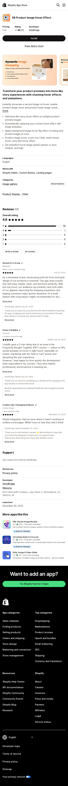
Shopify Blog (9, 704)
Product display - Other (15, 194)
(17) (22, 30)
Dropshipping (42, 621)
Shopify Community (13, 693)
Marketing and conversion (17, 649)
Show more (7, 301)
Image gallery (10, 184)
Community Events (13, 698)
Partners (39, 704)
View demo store (34, 46)
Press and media (44, 698)
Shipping (39, 655)
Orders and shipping (14, 638)
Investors (40, 693)
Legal (38, 716)
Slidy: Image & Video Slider (25, 552)
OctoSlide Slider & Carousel (25, 537)
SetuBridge (34, 30)
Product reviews (44, 632)
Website (7, 488)
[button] (34, 526)
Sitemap (7, 769)
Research (8, 710)
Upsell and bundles (45, 638)
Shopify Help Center (14, 681)
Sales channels (11, 621)
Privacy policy (10, 473)
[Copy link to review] (22, 263)
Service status (43, 722)
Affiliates (40, 710)
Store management (13, 655)
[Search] (58, 5)
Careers (39, 687)
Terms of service (12, 753)
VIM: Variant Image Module (25, 521)
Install (34, 38)
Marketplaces (42, 626)
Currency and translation (48, 661)
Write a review (12, 251)
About (38, 681)
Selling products (12, 632)
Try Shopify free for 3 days (34, 583)
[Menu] (63, 5)
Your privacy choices (14, 776)
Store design (10, 644)
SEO (37, 649)
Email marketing (44, 644)
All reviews (30, 251)
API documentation (13, 687)
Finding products (12, 626)
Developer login (11, 746)
